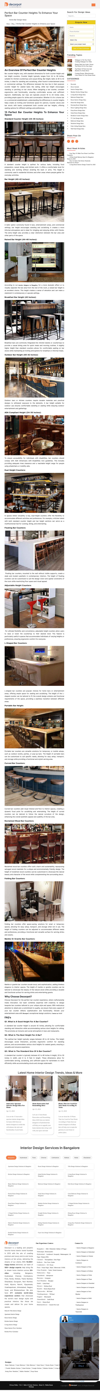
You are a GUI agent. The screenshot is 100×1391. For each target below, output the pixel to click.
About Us (41, 1385)
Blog (13, 24)
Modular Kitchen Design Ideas (79, 92)
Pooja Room (34, 1371)
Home (8, 24)
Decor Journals (75, 87)
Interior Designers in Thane (84, 1279)
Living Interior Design (11, 1324)
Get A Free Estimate (81, 48)
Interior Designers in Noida (84, 1275)
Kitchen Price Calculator (11, 1331)
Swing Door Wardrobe (11, 1371)
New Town (47, 1262)
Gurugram (47, 1278)
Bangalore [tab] (11, 1157)
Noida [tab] (76, 1157)
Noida (50, 1270)
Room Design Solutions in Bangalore (48, 1166)
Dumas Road (46, 1302)
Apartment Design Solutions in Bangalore (19, 1166)
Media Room (49, 1385)
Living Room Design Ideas (78, 94)
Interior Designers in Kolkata (85, 1271)
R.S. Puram (50, 1265)
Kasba (53, 1262)
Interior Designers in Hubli (84, 1298)
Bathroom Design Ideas (77, 121)
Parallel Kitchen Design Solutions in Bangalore (18, 1233)
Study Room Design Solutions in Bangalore (47, 1194)
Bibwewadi (57, 1267)
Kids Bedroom (31, 1365)
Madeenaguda (64, 1254)
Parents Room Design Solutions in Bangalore (17, 1194)
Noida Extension (57, 1270)
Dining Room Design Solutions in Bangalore (77, 1214)
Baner (51, 1267)
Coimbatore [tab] (55, 1157)
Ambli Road (50, 1299)
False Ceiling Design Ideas (78, 126)
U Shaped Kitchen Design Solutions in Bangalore (78, 1204)
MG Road (49, 1291)
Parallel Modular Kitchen (13, 1368)
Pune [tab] (34, 1157)
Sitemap (31, 1387)
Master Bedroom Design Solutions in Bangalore (18, 1185)
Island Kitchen (26, 1368)
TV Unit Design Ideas (77, 118)
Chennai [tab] (43, 1157)
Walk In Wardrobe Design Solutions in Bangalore (18, 1224)
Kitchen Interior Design (11, 1321)
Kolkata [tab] (66, 1157)
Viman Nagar (45, 1267)
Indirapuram (49, 1275)
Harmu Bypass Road (49, 1289)
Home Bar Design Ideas (77, 102)
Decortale (73, 84)
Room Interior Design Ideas (78, 100)
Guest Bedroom (20, 1365)
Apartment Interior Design (12, 1314)
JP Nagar (63, 1249)
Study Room (40, 1365)
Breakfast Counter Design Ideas (79, 115)
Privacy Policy (14, 1385)
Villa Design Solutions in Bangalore (78, 1166)
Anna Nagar (57, 1259)
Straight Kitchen (37, 1368)
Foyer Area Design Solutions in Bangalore (49, 1232)
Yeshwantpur (40, 1251)
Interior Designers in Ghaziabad (85, 1283)
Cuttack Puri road (54, 1305)
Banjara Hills (45, 1257)
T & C (21, 1385)
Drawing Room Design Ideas (79, 105)
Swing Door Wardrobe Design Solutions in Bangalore (80, 1224)
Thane (48, 1273)
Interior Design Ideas (76, 89)
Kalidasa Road (48, 1286)
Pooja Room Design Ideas (78, 110)
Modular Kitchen (48, 1368)
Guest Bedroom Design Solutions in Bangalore (78, 1194)
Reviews (35, 1385)
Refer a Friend (28, 1385)
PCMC (63, 1267)
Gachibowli (49, 1254)
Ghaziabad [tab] (86, 1157)
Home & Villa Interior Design (13, 1311)
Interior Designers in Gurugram (85, 1287)
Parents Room (50, 1365)
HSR (47, 1249)
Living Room (58, 1368)
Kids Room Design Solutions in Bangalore (79, 1184)
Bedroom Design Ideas (77, 97)
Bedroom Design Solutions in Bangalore (49, 1184)
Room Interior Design (11, 1317)
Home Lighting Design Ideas (79, 108)
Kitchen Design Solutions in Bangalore (19, 1174)
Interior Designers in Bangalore (85, 1248)
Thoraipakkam (49, 1259)
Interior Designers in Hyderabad (85, 1252)
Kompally (56, 1254)
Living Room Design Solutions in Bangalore (77, 1175)
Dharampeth (47, 1297)
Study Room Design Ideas (78, 113)
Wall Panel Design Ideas (77, 129)
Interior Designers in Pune (84, 1267)
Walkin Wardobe (24, 1371)
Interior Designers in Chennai (85, 1256)
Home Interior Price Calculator (13, 1328)
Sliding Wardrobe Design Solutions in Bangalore (48, 1224)
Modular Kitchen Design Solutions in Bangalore (48, 1204)
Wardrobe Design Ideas (77, 123)
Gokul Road (46, 1283)
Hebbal (58, 1249)
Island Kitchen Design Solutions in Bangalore (47, 1175)
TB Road (51, 1294)
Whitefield (52, 1249)
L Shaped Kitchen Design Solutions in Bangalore (18, 1214)
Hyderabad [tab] (23, 1157)
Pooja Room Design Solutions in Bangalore (17, 1204)
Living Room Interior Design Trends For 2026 (82, 164)
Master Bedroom (9, 1365)
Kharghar (50, 1281)
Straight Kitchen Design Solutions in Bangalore (48, 1214)
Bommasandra (49, 1251)
